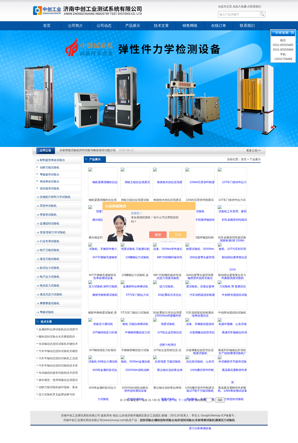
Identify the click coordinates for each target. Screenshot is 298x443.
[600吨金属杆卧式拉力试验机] (103, 384)
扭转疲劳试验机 (49, 188)
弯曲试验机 (47, 312)
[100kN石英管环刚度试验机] (200, 197)
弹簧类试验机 (48, 214)
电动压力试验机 (49, 285)
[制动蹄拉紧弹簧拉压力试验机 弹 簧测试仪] (232, 272)
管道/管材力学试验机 (53, 232)
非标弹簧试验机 (205, 420)
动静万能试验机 (49, 167)
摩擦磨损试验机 (49, 303)
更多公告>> (253, 150)
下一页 (182, 400)
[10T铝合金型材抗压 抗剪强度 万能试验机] (168, 347)
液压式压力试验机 (51, 294)
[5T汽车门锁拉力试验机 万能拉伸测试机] (135, 309)
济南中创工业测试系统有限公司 (90, 10)
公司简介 (75, 26)
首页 (47, 26)
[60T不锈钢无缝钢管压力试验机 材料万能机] (103, 272)
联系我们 (255, 6)
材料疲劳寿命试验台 (52, 160)
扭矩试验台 (147, 420)
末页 (191, 400)
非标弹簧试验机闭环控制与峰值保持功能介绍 (87, 150)
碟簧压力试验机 (225, 420)
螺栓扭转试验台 (164, 420)
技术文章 (161, 26)
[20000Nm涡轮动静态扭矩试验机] (135, 384)
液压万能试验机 (49, 259)
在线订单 (218, 26)
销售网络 (190, 26)
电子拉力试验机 (49, 276)
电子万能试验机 (49, 250)
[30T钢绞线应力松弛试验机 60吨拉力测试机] (103, 347)
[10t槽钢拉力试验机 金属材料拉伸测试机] (135, 272)
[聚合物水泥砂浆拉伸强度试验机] (168, 384)
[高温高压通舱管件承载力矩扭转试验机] (232, 384)
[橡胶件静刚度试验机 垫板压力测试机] (103, 309)
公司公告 (45, 150)
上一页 (173, 400)
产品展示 (132, 26)
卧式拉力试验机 (49, 267)
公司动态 (104, 26)
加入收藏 (241, 6)
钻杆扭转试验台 (184, 420)
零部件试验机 (48, 205)
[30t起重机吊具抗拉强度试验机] (168, 309)
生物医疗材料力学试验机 (55, 197)
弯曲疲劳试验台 (49, 174)
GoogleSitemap (210, 415)
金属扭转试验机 (49, 223)
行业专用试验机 (49, 241)
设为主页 (226, 6)
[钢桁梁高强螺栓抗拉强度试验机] (103, 197)
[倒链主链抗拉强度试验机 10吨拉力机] (135, 197)
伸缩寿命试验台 (49, 181)
